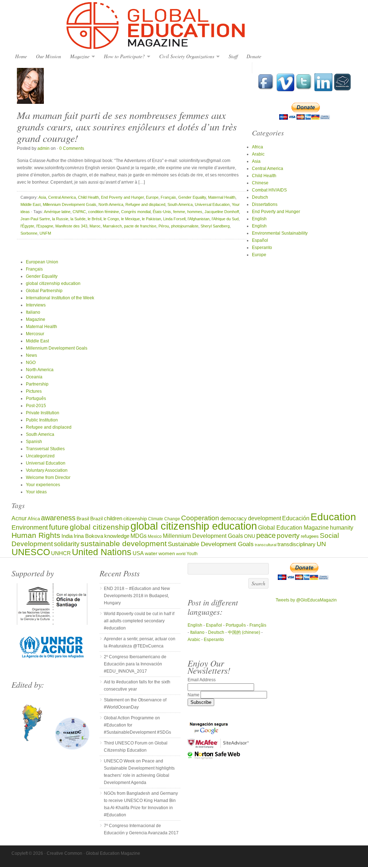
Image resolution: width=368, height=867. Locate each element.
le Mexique (130, 219)
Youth (192, 553)
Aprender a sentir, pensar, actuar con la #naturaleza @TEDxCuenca (139, 642)
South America (180, 204)
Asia (42, 197)
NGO (31, 362)
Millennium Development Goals (69, 204)
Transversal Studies (45, 448)
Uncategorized (40, 455)
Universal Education (212, 204)
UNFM (45, 233)
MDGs (138, 536)
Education (333, 516)
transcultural (265, 545)
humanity (341, 527)
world (180, 554)
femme (179, 211)
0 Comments (71, 148)
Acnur (19, 518)
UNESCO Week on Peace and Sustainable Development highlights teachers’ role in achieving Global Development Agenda (139, 771)
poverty (288, 535)
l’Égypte (27, 226)
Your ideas (36, 491)
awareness (58, 518)
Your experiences (43, 484)
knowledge (116, 536)
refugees (310, 536)
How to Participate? (122, 56)
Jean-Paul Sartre (35, 219)
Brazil (96, 518)
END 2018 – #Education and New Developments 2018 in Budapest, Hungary (137, 595)
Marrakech (112, 226)
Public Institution (42, 420)
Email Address (202, 679)
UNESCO (31, 552)
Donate (254, 56)
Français (168, 197)
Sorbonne (28, 233)
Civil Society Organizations (185, 56)
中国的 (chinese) (244, 632)
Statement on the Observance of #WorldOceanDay (135, 703)
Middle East (30, 204)
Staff (233, 56)
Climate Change (164, 518)
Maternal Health (221, 197)
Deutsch (260, 197)
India (67, 536)
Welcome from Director (48, 477)
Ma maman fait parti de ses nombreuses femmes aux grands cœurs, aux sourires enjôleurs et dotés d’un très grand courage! (127, 126)
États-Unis (162, 211)
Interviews (36, 305)
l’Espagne (44, 226)
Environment (30, 527)
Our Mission (48, 56)
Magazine (77, 56)
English (259, 218)
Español (260, 240)
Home (21, 56)
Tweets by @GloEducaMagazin (306, 600)
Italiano (33, 312)
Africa (257, 146)
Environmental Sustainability (280, 233)
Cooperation (200, 518)
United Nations (102, 552)
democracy (233, 518)
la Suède (78, 219)
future (59, 527)
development (264, 518)
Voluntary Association (47, 470)
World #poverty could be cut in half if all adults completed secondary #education (139, 621)
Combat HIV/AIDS (269, 190)
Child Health (88, 197)
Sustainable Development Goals (211, 544)
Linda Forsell (174, 219)
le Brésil (94, 219)
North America (110, 204)
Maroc (95, 226)
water (151, 553)
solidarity (66, 544)
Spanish (34, 441)
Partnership (37, 384)
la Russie (60, 219)
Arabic (258, 154)
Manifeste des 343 (71, 226)
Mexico (155, 536)
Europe (152, 197)
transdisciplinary (296, 544)
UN (321, 544)
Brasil (83, 518)
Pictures (34, 391)
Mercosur (35, 333)
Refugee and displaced (145, 204)
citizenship (135, 518)
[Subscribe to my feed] (342, 89)
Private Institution (42, 412)
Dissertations (264, 204)
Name (194, 694)
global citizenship (99, 527)
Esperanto (262, 247)
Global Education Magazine (184, 26)
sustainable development (123, 543)
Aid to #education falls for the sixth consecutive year (137, 685)
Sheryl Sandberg (215, 226)
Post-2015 (36, 405)
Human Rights (36, 535)
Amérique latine (57, 211)
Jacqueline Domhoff (221, 211)
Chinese (260, 182)
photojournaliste (184, 226)
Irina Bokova (88, 536)
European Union (42, 261)
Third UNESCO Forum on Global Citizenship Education (135, 747)
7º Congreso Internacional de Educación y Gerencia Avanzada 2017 (141, 829)
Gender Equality (192, 197)
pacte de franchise (140, 226)
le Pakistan (151, 219)
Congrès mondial (136, 211)
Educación (295, 518)
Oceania (34, 376)
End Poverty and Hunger (122, 197)
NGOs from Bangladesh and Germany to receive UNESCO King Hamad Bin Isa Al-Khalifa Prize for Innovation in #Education (141, 804)
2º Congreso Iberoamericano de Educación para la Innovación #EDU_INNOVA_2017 (135, 664)
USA (138, 553)
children (113, 518)
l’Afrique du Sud (225, 219)
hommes (194, 211)
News (31, 355)
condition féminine (103, 211)
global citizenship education (53, 283)
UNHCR (61, 553)
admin (43, 148)
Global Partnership (44, 290)
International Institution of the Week (60, 297)
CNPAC (79, 211)
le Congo (111, 219)
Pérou (163, 226)
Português (36, 398)
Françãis (257, 625)
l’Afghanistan (199, 219)
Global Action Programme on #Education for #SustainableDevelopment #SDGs (137, 725)
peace (266, 535)
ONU (249, 536)
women (166, 553)
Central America (62, 197)
